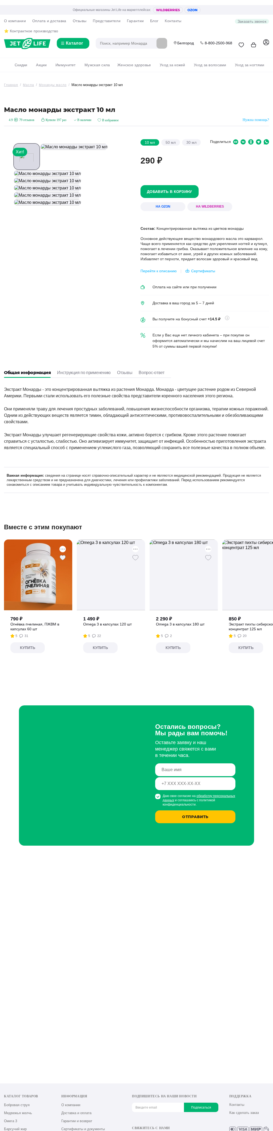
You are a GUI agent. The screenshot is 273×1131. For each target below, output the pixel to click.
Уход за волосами (210, 65)
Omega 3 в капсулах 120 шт (107, 624)
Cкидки (21, 65)
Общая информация (27, 372)
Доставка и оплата (76, 1113)
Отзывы (80, 21)
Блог (154, 21)
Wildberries (168, 10)
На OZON (163, 206)
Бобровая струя (17, 1105)
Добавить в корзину (169, 191)
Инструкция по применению (84, 372)
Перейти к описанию (158, 271)
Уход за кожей (172, 65)
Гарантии (135, 21)
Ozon (192, 10)
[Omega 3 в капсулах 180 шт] (183, 574)
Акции (41, 65)
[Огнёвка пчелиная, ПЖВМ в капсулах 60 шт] (38, 574)
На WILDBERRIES (210, 206)
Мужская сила (97, 65)
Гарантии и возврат (76, 1121)
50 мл (171, 142)
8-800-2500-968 (218, 43)
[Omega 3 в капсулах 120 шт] (111, 574)
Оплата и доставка (49, 21)
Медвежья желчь (18, 1113)
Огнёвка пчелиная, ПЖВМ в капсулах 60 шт (34, 626)
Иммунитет (65, 65)
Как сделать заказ (244, 1113)
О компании (15, 21)
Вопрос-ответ (151, 372)
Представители (107, 21)
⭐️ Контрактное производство (31, 31)
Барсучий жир (15, 1129)
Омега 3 (10, 1121)
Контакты (173, 21)
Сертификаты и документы (83, 1129)
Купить (27, 648)
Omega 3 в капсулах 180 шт (180, 624)
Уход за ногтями (249, 65)
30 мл (191, 142)
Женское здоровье (134, 65)
